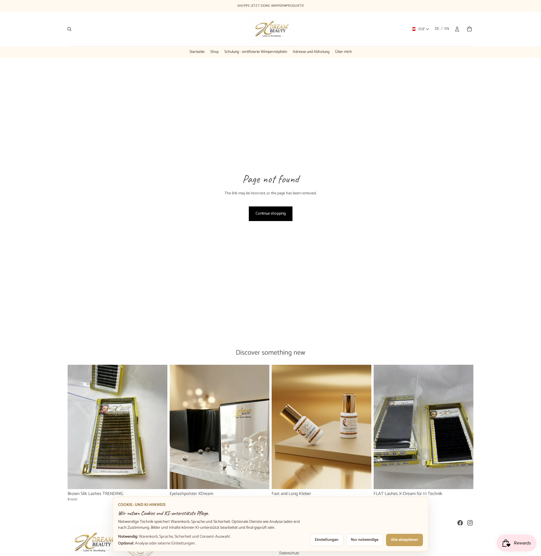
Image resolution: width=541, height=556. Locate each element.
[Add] (261, 480)
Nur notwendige (364, 540)
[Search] (69, 29)
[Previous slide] (76, 427)
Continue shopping (271, 213)
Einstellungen (326, 540)
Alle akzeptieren (404, 540)
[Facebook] (460, 522)
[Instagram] (470, 522)
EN (446, 29)
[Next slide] (158, 427)
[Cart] (469, 29)
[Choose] (159, 480)
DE (437, 29)
